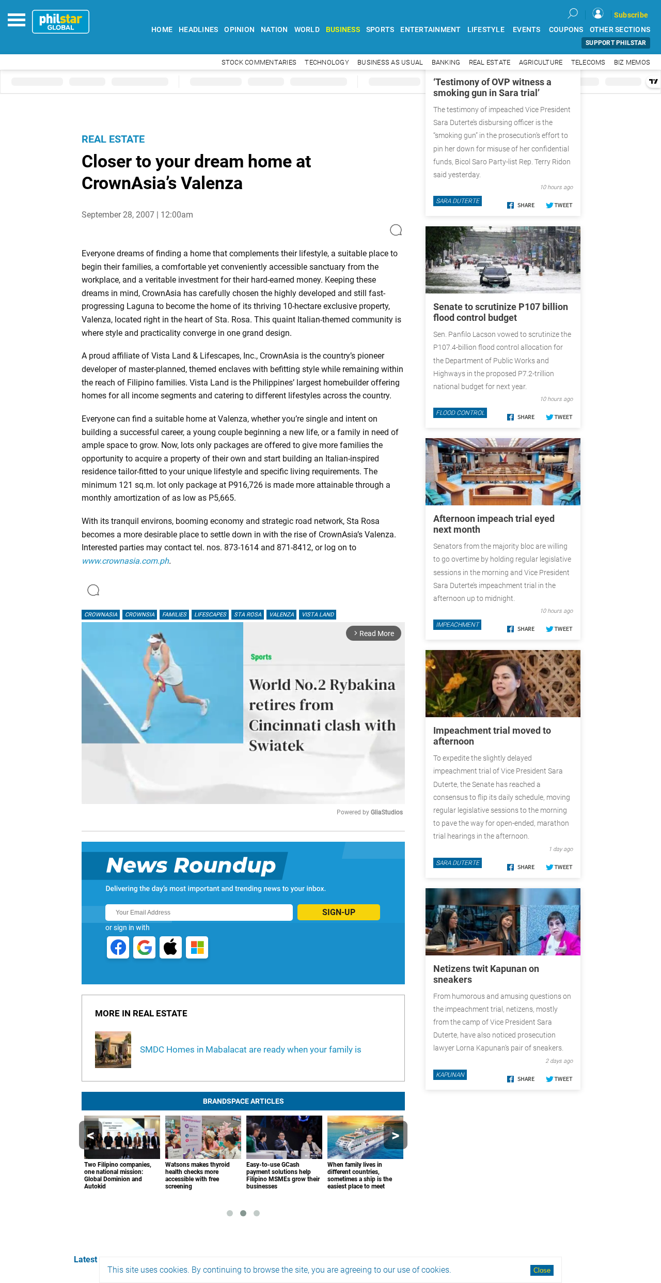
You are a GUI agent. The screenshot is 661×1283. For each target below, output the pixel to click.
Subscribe (631, 15)
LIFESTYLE (486, 29)
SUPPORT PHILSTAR (616, 43)
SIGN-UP (338, 912)
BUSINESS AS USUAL (390, 62)
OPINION (239, 29)
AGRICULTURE (541, 62)
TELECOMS (588, 62)
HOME (161, 29)
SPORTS (380, 29)
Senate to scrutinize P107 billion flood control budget (500, 312)
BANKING (446, 62)
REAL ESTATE (490, 62)
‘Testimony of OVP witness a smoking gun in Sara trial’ (492, 87)
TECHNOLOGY (327, 62)
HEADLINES (198, 29)
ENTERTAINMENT (430, 29)
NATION (274, 29)
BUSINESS (343, 29)
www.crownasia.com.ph (125, 561)
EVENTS (527, 29)
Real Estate (113, 139)
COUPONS (566, 29)
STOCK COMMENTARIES (259, 62)
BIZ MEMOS (632, 62)
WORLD (307, 29)
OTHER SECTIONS (620, 29)
